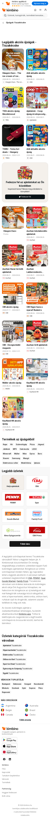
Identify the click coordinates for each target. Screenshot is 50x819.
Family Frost (22, 581)
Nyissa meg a (40, 3)
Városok (5, 779)
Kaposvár (6, 692)
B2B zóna (6, 796)
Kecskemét (39, 684)
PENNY (36, 578)
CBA (30, 578)
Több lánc (25, 543)
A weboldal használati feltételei (25, 812)
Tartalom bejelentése (11, 775)
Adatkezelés (25, 815)
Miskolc (5, 688)
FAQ (4, 769)
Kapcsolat (6, 772)
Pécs (40, 688)
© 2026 (25, 805)
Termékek (6, 782)
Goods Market (9, 581)
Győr (24, 688)
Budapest (6, 684)
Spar (43, 578)
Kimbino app (25, 614)
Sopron (32, 688)
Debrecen (17, 684)
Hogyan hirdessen (9, 792)
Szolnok (15, 688)
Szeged (27, 684)
